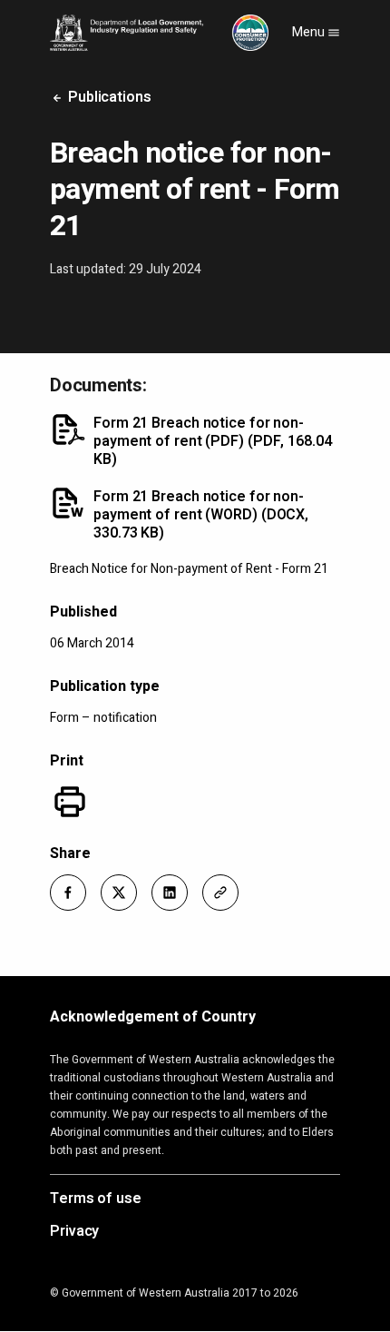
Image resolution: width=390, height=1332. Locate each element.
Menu (309, 32)
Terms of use (95, 1199)
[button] (68, 892)
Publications (107, 97)
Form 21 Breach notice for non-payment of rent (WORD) (200, 515)
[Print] (70, 802)
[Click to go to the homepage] (159, 33)
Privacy (74, 1232)
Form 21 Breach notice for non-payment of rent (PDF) (212, 441)
